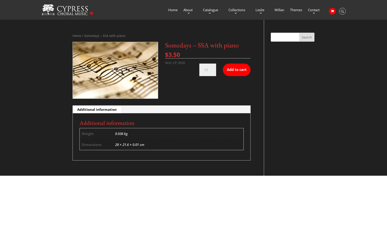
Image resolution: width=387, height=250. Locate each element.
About (188, 10)
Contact (314, 10)
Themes (296, 10)
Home (173, 10)
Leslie (260, 10)
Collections (236, 10)
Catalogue (210, 10)
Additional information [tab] (97, 109)
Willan (279, 10)
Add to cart (237, 69)
